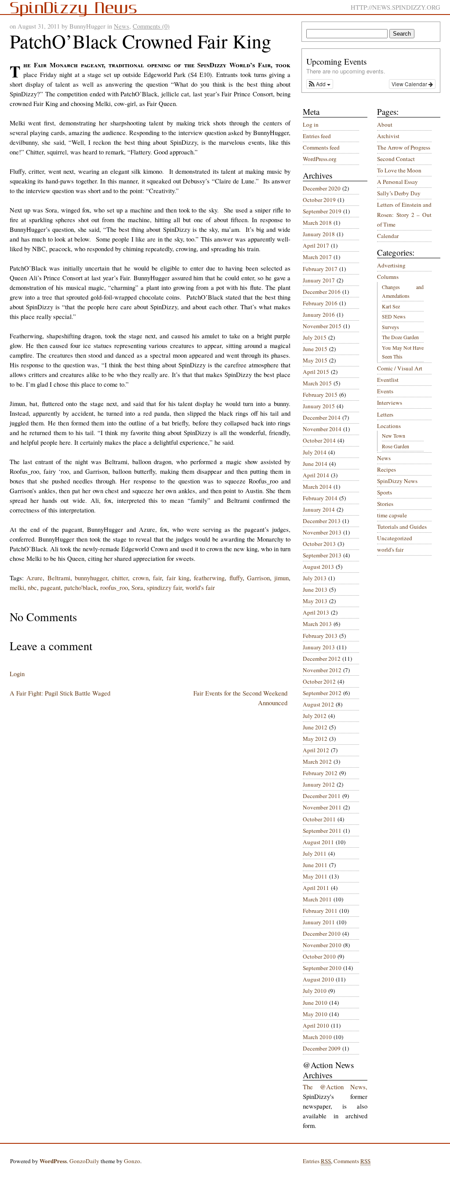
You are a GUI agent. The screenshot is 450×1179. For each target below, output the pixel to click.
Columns (388, 277)
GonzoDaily (84, 1161)
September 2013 (322, 555)
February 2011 (320, 911)
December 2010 (322, 933)
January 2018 (319, 234)
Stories (385, 504)
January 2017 (319, 280)
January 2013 (319, 647)
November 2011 (322, 807)
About (384, 124)
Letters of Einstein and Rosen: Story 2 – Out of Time (404, 214)
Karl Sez (391, 306)
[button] (320, 84)
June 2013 (315, 589)
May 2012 (315, 739)
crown (141, 578)
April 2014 (316, 475)
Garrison (258, 578)
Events (385, 391)
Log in (311, 124)
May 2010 (315, 1014)
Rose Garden (395, 446)
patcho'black (80, 587)
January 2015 (319, 406)
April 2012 (316, 750)
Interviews (389, 402)
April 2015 (316, 372)
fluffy (236, 578)
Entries (317, 1161)
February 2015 (320, 395)
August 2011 (318, 842)
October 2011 (319, 819)
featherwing (209, 578)
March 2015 (317, 383)
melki (17, 587)
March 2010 (317, 1037)
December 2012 (322, 659)
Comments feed (321, 147)
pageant (50, 587)
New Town (393, 435)
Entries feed (317, 136)
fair (157, 578)
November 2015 (322, 326)
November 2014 (322, 429)
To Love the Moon (399, 170)
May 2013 (315, 601)
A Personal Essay (397, 182)
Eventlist (388, 380)
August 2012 (318, 704)
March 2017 (317, 257)
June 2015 (315, 349)
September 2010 (322, 968)
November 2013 (322, 532)
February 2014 (320, 498)
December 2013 (322, 521)
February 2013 (320, 636)
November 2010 (322, 945)
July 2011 (315, 853)
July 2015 (315, 337)
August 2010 (318, 979)
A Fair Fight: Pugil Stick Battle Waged (60, 693)
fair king (178, 578)
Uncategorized (394, 538)
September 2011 (322, 831)
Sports (384, 492)
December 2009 (322, 1048)
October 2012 (319, 681)
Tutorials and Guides (402, 527)
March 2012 (317, 761)
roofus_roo (114, 587)
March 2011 (317, 899)
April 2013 (316, 612)
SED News (394, 316)
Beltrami (58, 578)
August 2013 (318, 567)
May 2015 (315, 360)
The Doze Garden (400, 337)
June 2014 (315, 464)
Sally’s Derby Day (399, 193)
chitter (120, 578)
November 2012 (322, 670)
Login (17, 674)
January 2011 (319, 922)
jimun (281, 578)
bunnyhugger (91, 578)
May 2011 (315, 876)
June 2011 (315, 865)
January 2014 (319, 509)
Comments (352, 1161)
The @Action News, (335, 1087)
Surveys (390, 326)
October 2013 (319, 544)
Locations (389, 426)
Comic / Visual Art (399, 368)
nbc (32, 587)
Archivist (388, 136)
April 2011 (316, 888)
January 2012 (319, 784)
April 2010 (316, 1025)
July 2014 (315, 452)
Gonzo (132, 1161)
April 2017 (316, 245)
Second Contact (396, 159)
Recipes (386, 469)
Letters (385, 414)
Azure (34, 578)
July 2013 (315, 578)
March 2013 (317, 624)
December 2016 (322, 292)
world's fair (200, 587)
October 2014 (319, 440)
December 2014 (322, 417)
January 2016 (319, 315)
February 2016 (320, 303)
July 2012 (315, 716)
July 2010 (315, 991)
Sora (137, 587)
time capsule (392, 515)
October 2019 (319, 200)
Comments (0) (151, 26)
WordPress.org (320, 159)
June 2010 (315, 1003)
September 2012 (322, 693)
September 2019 (322, 211)
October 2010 (319, 956)
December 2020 (322, 188)
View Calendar (410, 84)
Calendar (388, 236)
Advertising (391, 265)
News (121, 26)
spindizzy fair (164, 587)
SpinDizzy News (397, 481)
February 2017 (320, 269)
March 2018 (317, 223)
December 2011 (322, 796)
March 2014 (317, 487)
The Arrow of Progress (403, 147)
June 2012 (315, 727)
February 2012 (320, 773)
